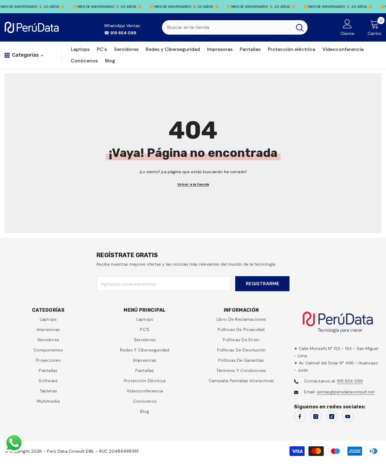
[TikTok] (331, 416)
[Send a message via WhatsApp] (14, 443)
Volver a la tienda (193, 184)
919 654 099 (350, 381)
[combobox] (227, 27)
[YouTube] (347, 416)
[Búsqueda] (235, 27)
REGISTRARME (262, 283)
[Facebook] (299, 416)
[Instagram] (315, 416)
